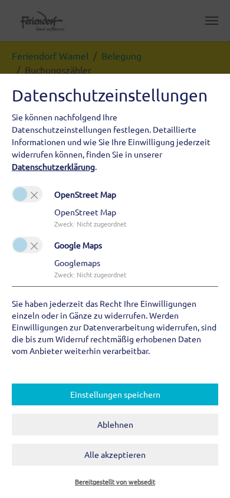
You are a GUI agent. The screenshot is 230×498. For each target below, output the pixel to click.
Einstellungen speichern (115, 394)
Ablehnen (115, 424)
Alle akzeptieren (115, 454)
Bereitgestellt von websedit (115, 481)
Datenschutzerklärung (53, 166)
